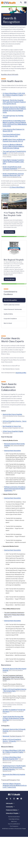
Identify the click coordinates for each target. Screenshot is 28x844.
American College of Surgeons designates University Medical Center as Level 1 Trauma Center (15, 785)
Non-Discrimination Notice (14, 816)
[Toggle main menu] (25, 2)
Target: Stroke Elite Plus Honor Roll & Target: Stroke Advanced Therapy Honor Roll (13, 718)
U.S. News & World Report (17, 187)
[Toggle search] (21, 2)
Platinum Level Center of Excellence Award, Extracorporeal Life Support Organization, (14, 488)
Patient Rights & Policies (14, 819)
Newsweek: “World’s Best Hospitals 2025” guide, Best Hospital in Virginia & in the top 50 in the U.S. (14, 101)
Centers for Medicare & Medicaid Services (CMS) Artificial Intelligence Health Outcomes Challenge (13, 146)
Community (9, 806)
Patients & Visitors (11, 810)
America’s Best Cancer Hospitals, (12, 414)
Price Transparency (14, 826)
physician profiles (21, 372)
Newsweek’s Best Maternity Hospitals (14, 774)
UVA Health (9, 803)
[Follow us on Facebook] (7, 799)
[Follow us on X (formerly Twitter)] (10, 799)
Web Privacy (14, 821)
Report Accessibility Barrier (14, 823)
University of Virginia (12, 813)
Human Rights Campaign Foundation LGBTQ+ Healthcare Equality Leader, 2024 (13, 161)
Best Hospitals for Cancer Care (12, 426)
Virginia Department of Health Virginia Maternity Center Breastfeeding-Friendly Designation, (14, 767)
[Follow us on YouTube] (18, 799)
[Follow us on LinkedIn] (21, 799)
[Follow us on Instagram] (14, 799)
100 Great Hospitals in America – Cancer (14, 421)
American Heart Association (12, 450)
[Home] (8, 3)
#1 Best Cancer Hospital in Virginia (13, 431)
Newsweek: (12, 736)
